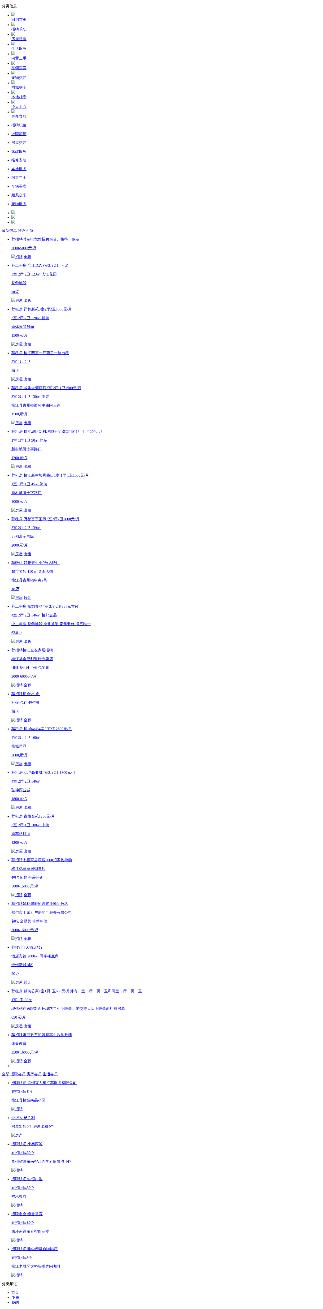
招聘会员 (18, 1074)
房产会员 (34, 1074)
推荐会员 (25, 230)
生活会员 (50, 1074)
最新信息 (9, 230)
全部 (5, 1074)
